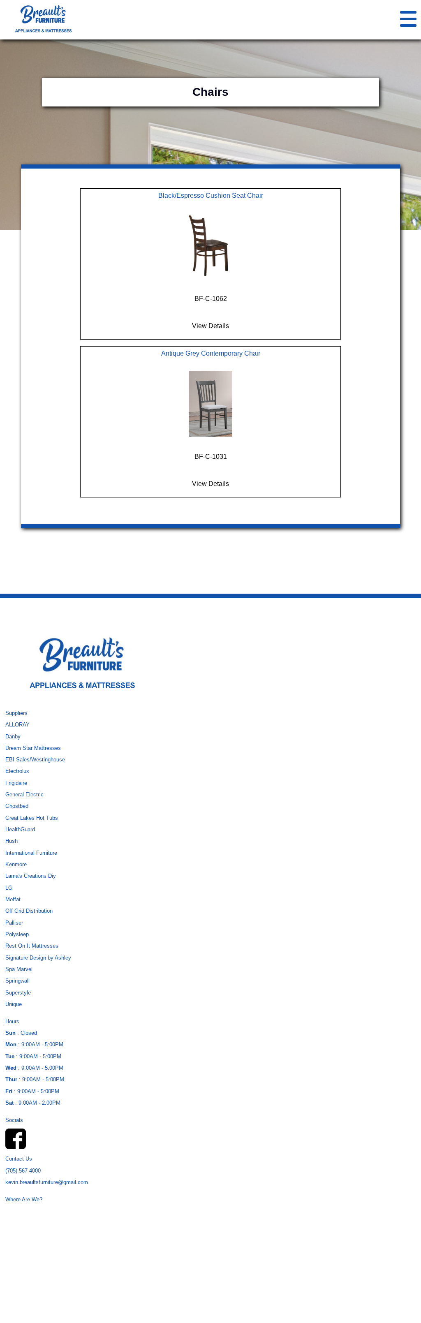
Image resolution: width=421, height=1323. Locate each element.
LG (8, 888)
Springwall (17, 981)
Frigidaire (16, 783)
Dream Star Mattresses (33, 748)
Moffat (13, 899)
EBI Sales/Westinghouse (35, 759)
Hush (11, 841)
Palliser (14, 923)
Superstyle (18, 993)
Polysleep (17, 934)
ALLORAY (17, 725)
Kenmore (16, 864)
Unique (13, 1004)
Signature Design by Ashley (38, 958)
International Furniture (31, 853)
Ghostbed (16, 806)
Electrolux (17, 771)
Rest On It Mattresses (31, 946)
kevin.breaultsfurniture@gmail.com (46, 1182)
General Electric (24, 794)
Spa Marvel (18, 969)
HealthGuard (20, 829)
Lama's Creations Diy (30, 876)
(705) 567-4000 (23, 1171)
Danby (13, 736)
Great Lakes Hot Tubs (31, 818)
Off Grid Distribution (29, 911)
